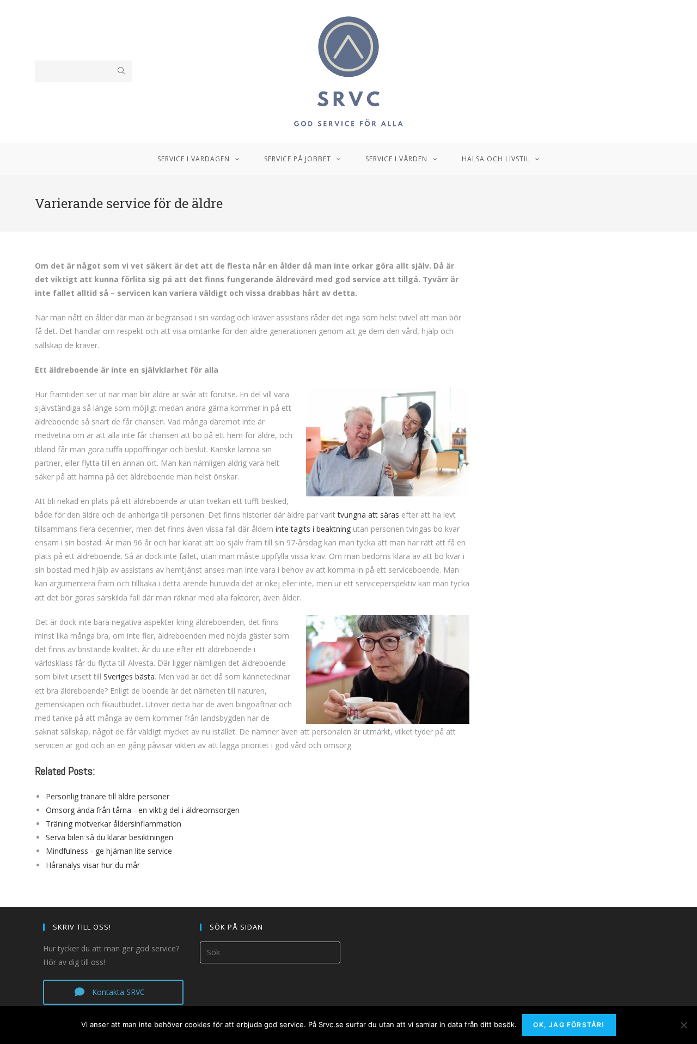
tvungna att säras (368, 514)
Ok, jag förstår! (568, 1025)
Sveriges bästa (129, 676)
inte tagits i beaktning (313, 529)
